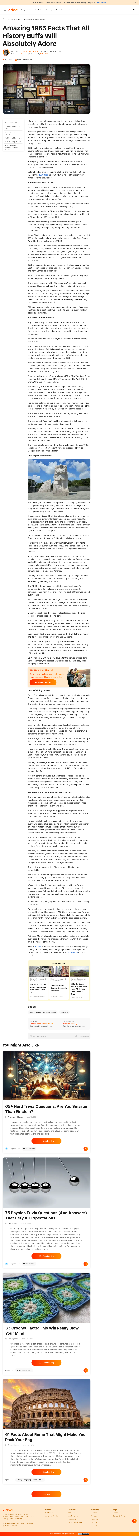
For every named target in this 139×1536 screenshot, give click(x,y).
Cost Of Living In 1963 (12, 142)
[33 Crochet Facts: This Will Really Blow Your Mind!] (46, 1297)
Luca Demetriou (23, 54)
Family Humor (60, 10)
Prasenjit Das (13, 1339)
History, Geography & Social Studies (38, 980)
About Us (71, 1513)
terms (115, 1513)
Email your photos (43, 682)
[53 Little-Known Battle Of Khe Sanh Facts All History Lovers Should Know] (79, 971)
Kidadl (4, 19)
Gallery (10, 111)
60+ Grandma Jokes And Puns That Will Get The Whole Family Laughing (64, 2)
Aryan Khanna (13, 1445)
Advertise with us (51, 1516)
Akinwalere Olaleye (15, 1117)
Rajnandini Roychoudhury (30, 51)
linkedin (94, 1522)
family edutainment (75, 1522)
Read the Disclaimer (40, 1036)
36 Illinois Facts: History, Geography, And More (58, 988)
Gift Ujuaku (12, 1223)
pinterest (94, 1516)
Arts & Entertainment (24, 1370)
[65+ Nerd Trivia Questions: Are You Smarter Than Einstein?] (46, 1075)
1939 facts (44, 175)
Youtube (94, 1525)
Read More (101, 2)
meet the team (73, 1516)
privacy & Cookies (119, 1516)
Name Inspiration (74, 10)
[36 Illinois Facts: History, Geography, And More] (59, 971)
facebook (94, 1513)
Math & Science (29, 1148)
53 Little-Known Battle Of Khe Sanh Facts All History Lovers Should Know (79, 989)
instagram (94, 1519)
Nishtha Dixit (44, 54)
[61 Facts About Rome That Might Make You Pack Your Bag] (46, 1403)
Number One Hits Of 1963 (12, 128)
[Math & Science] (6, 1148)
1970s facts (72, 952)
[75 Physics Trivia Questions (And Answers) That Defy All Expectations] (46, 1182)
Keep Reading (48, 1141)
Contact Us (49, 1513)
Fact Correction (83, 1036)
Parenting (49, 10)
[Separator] (134, 1521)
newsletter (72, 1519)
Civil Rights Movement (13, 138)
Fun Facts (39, 10)
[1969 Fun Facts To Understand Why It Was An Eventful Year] (39, 971)
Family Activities (26, 10)
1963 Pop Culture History (10, 133)
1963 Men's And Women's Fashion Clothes (10, 147)
